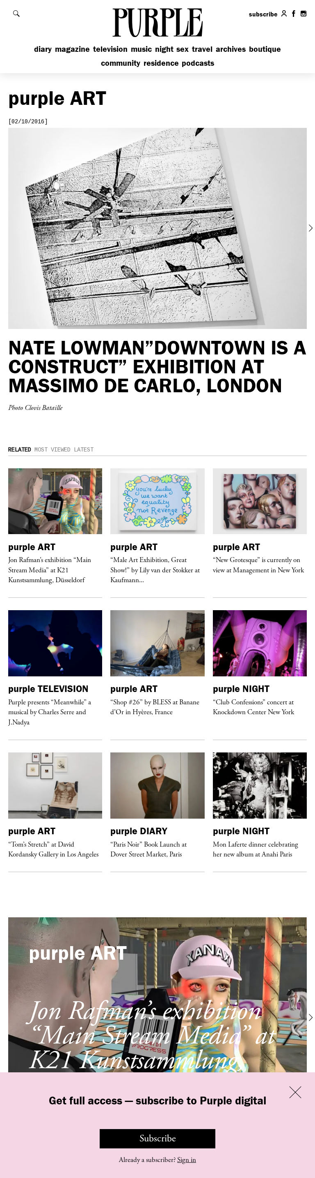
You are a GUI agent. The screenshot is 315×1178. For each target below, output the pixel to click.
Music (141, 49)
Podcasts (198, 63)
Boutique (265, 49)
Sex (182, 49)
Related (19, 450)
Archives (231, 49)
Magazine (72, 49)
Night (164, 49)
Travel (202, 49)
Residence (161, 63)
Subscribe (157, 1138)
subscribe (263, 14)
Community (120, 63)
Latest (84, 450)
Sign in (186, 1159)
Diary (43, 49)
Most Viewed (52, 450)
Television (110, 49)
